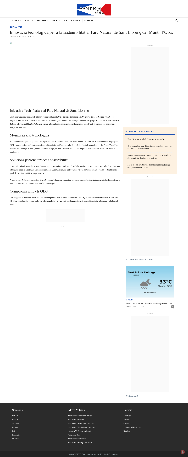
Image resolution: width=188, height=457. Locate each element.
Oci (65, 20)
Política (29, 20)
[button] (176, 20)
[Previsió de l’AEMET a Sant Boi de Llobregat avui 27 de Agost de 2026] (150, 282)
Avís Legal (127, 415)
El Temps (88, 20)
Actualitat (16, 27)
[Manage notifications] (183, 452)
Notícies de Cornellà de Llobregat (80, 415)
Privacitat (127, 419)
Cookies (126, 423)
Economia (75, 20)
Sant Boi (16, 20)
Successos (42, 20)
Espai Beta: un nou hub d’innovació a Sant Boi (146, 139)
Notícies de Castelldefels (77, 438)
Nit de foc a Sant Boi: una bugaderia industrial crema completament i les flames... (149, 166)
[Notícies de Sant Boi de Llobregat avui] (94, 9)
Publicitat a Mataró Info (132, 427)
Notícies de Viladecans (76, 419)
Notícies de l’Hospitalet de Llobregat (81, 427)
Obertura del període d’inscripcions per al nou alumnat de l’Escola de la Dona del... (149, 147)
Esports (56, 20)
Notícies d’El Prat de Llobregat (79, 431)
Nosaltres (127, 431)
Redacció (15, 36)
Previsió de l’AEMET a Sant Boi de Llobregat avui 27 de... (149, 303)
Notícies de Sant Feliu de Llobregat (81, 423)
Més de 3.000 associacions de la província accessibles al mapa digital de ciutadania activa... (149, 156)
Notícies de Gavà (74, 435)
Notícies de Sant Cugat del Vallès (80, 442)
